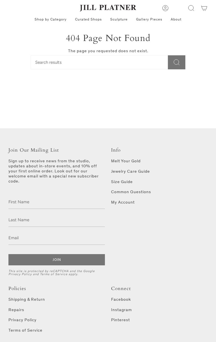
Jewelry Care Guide (130, 171)
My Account (123, 202)
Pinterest (120, 319)
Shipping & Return (26, 299)
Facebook (121, 299)
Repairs (16, 309)
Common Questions (131, 191)
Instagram (121, 309)
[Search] (176, 62)
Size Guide (122, 181)
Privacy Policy (20, 274)
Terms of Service (54, 274)
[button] (191, 8)
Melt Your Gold (126, 160)
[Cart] (204, 8)
